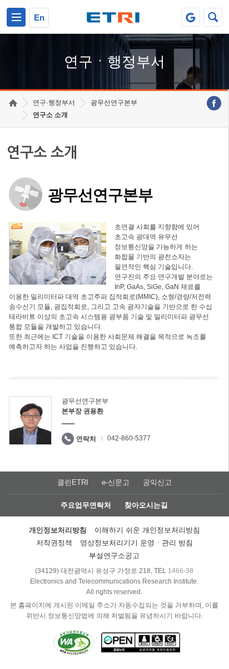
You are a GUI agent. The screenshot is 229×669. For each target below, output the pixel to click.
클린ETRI (72, 482)
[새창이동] (190, 17)
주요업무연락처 (86, 505)
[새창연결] (214, 103)
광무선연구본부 (114, 103)
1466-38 (180, 571)
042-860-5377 (129, 438)
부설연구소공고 (114, 555)
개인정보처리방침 (58, 530)
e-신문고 (116, 482)
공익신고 (157, 482)
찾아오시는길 (146, 505)
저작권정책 (54, 543)
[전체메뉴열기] (16, 17)
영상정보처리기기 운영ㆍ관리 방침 (136, 543)
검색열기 (212, 17)
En (39, 17)
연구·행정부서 (54, 103)
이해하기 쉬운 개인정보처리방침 (147, 530)
